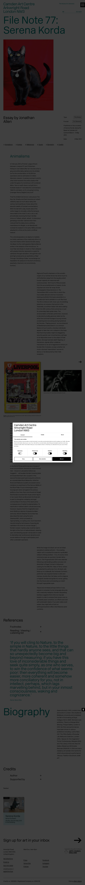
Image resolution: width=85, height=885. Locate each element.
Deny (23, 459)
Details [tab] (42, 434)
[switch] (35, 453)
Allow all (61, 459)
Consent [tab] (23, 434)
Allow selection (42, 459)
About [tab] (62, 434)
